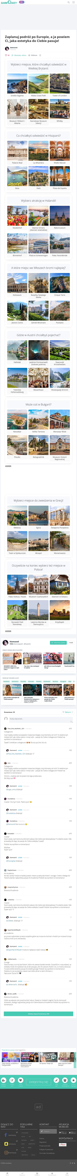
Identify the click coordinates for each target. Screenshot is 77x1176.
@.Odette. (10, 921)
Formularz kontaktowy (47, 1153)
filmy (22, 1147)
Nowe (7, 1175)
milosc (23, 1136)
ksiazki (29, 1147)
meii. (9, 763)
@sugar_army (11, 789)
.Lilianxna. (11, 900)
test (30, 1136)
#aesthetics (15, 681)
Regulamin (43, 1142)
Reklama (46, 1131)
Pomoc (42, 1138)
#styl (69, 681)
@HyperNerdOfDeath (14, 950)
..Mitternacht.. (12, 959)
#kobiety (38, 681)
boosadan (11, 833)
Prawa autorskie (45, 1146)
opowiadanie (24, 1133)
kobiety (32, 1140)
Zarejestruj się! (38, 1082)
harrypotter (31, 1144)
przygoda (24, 1140)
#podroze (55, 681)
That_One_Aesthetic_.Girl (16, 728)
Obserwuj (20, 55)
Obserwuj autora (59, 643)
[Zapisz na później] (40, 55)
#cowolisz (23, 681)
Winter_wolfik (12, 994)
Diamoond (13, 48)
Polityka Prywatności (46, 1149)
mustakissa (11, 799)
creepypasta (24, 1155)
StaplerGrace (12, 870)
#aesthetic (6, 681)
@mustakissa (10, 813)
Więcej (67, 1175)
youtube (23, 1151)
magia (23, 1144)
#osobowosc (47, 681)
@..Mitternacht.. (12, 984)
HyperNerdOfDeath (14, 930)
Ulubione (34, 55)
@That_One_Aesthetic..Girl (15, 754)
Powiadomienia (52, 1175)
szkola (33, 1155)
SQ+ (21, 2)
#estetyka (31, 681)
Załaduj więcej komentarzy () (38, 1014)
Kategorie (37, 1175)
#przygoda (63, 681)
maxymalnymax (13, 887)
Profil (71, 643)
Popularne (22, 1174)
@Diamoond (10, 824)
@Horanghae (11, 861)
